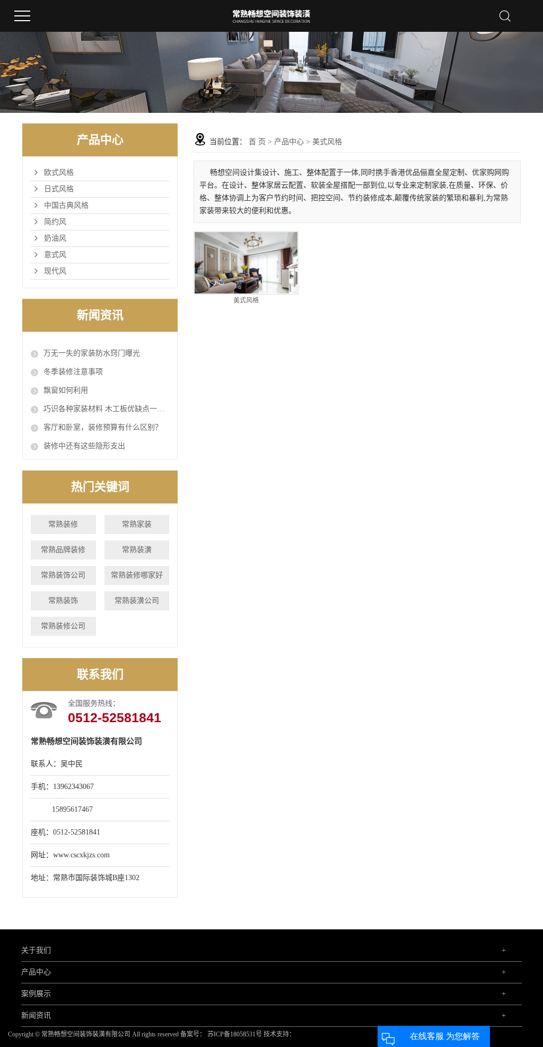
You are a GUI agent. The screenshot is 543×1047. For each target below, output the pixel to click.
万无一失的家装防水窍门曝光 (91, 353)
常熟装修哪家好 (137, 575)
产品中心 (289, 142)
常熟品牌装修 (63, 550)
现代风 (55, 271)
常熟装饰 (63, 601)
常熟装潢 (137, 550)
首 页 (257, 142)
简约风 (55, 222)
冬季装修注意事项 (73, 372)
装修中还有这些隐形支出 (84, 446)
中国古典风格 (66, 205)
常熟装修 (63, 524)
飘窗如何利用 (65, 390)
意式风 (55, 255)
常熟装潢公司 (137, 601)
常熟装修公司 (63, 626)
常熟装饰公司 (63, 575)
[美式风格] (246, 262)
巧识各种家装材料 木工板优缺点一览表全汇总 (106, 409)
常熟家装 (137, 524)
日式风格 (59, 189)
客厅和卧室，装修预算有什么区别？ (102, 427)
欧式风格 (59, 172)
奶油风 (55, 238)
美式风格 (327, 142)
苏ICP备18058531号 (234, 1034)
